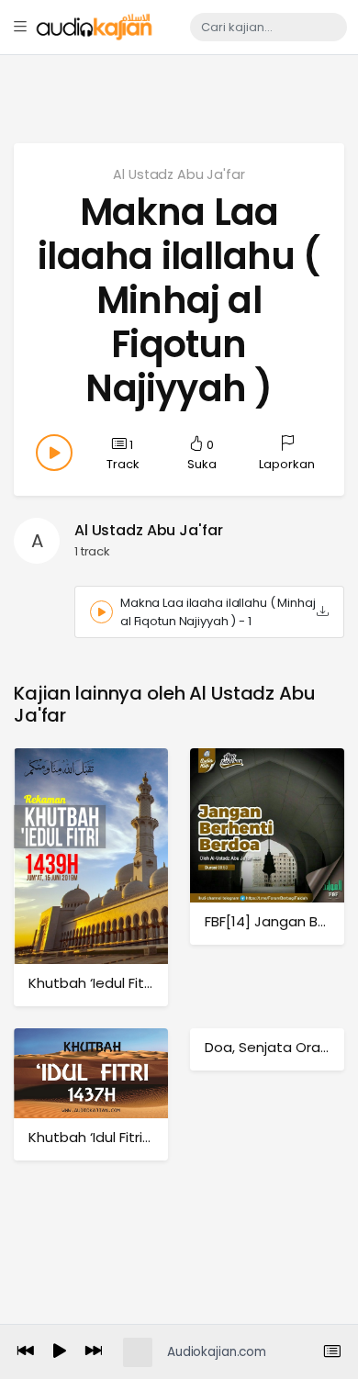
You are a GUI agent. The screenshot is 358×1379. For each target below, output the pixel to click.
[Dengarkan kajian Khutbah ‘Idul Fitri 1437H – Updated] (91, 1073)
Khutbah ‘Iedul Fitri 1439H (111, 982)
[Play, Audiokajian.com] (59, 1352)
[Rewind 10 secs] (25, 1352)
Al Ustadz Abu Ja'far (178, 174)
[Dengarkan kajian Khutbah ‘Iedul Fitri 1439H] (91, 855)
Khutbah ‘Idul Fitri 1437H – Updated (145, 1137)
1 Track (123, 454)
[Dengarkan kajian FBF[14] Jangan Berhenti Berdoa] (267, 825)
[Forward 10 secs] (93, 1352)
